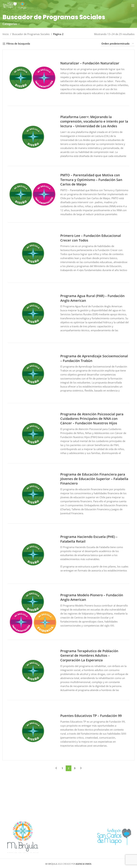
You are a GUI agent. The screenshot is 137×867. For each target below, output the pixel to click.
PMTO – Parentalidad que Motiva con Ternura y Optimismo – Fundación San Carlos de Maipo (91, 179)
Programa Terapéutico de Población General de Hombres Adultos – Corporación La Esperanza (89, 655)
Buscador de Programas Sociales (31, 34)
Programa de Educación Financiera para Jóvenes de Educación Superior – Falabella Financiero (94, 479)
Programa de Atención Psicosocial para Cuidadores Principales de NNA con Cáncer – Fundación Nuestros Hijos (91, 418)
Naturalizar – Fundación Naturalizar (89, 63)
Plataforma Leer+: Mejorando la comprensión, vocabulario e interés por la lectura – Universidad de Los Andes (94, 121)
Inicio (6, 34)
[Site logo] (15, 5)
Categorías (10, 24)
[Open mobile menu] (132, 5)
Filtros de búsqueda (18, 43)
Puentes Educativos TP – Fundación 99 (91, 715)
